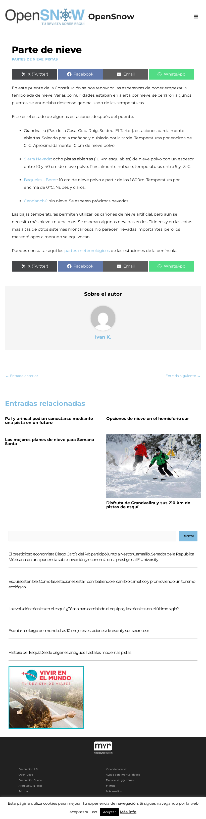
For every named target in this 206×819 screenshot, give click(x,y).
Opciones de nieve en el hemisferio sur (147, 418)
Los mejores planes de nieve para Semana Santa (49, 441)
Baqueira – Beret (40, 179)
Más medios (114, 791)
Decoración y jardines (120, 780)
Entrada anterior (22, 376)
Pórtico (23, 791)
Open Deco (26, 774)
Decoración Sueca (30, 780)
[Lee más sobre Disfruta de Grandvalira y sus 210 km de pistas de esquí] (153, 466)
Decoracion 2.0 (28, 769)
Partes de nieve (27, 59)
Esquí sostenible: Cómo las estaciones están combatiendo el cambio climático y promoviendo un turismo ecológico (102, 584)
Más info (128, 811)
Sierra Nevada (37, 159)
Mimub (111, 785)
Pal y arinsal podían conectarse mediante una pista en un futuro (49, 420)
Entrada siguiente (183, 376)
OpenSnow (111, 16)
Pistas (51, 59)
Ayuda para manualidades (123, 774)
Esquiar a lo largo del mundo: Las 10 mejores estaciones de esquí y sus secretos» (79, 630)
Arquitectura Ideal (30, 785)
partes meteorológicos (87, 250)
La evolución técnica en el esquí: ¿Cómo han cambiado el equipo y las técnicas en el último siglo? (94, 608)
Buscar (188, 536)
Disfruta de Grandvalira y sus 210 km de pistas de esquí (148, 504)
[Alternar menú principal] (196, 17)
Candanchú (35, 201)
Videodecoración (117, 769)
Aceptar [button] (109, 812)
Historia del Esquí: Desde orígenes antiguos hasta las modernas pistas (70, 652)
